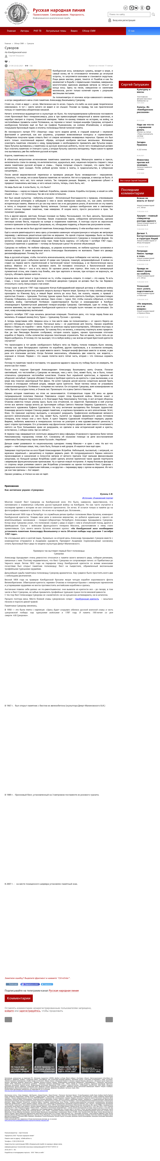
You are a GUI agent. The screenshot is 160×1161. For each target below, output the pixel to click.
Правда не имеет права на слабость (144, 271)
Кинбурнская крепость (87, 599)
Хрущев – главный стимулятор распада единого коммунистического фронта (148, 218)
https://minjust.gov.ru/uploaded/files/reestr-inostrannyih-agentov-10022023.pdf (27, 1120)
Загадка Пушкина (142, 143)
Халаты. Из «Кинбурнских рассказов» (145, 109)
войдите (9, 1011)
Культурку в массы (143, 90)
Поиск (153, 14)
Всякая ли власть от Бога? (145, 199)
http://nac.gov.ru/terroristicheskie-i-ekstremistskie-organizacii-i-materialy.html (26, 1090)
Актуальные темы (56, 31)
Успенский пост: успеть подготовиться (145, 289)
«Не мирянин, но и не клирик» (145, 306)
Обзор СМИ (88, 31)
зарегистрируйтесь (29, 1011)
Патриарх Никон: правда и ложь (145, 253)
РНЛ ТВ (37, 31)
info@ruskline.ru (26, 1138)
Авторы (24, 31)
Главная (11, 31)
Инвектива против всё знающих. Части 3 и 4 (143, 162)
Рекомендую (13, 984)
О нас (131, 31)
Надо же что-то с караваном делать (145, 127)
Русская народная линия (64, 990)
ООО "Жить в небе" (37, 1152)
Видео (74, 31)
